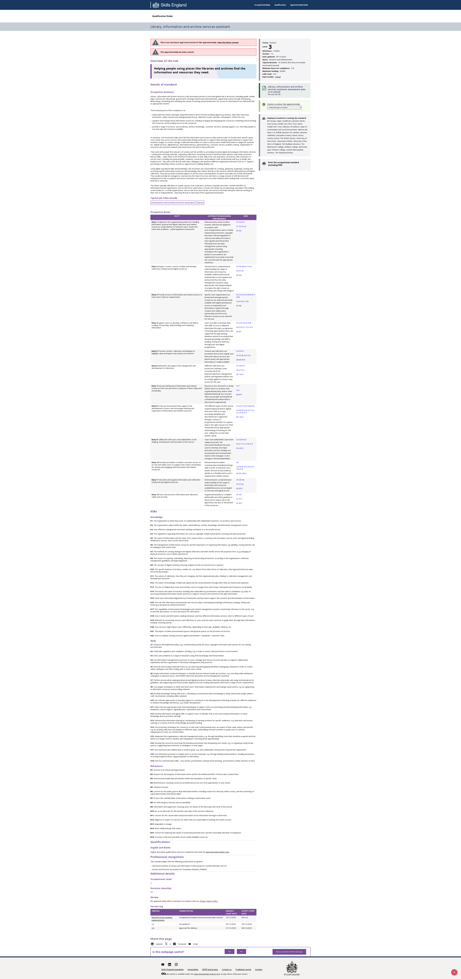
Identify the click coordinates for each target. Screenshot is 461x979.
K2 (237, 439)
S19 (251, 444)
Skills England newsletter (172, 969)
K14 (246, 294)
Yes (229, 951)
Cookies (258, 969)
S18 (248, 444)
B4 (240, 275)
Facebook (182, 944)
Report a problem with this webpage (289, 952)
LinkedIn (159, 944)
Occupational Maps (262, 5)
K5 (237, 266)
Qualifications (280, 5)
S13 (251, 327)
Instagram (176, 964)
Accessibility (193, 969)
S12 (248, 327)
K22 (244, 439)
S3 (242, 226)
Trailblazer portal (243, 969)
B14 (238, 448)
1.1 (153, 924)
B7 (240, 331)
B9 (240, 359)
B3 (237, 275)
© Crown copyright (292, 974)
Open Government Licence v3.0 (207, 974)
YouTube (162, 964)
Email (195, 944)
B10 (243, 359)
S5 (240, 271)
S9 (237, 327)
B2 (240, 230)
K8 (243, 266)
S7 (245, 301)
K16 (250, 294)
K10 (238, 351)
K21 (253, 406)
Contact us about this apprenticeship (283, 104)
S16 (242, 412)
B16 (244, 473)
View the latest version (228, 42)
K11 (243, 222)
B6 (240, 305)
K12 (250, 266)
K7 (237, 365)
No (241, 951)
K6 (240, 266)
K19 (242, 351)
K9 (240, 365)
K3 (237, 462)
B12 (242, 374)
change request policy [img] (208, 901)
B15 (242, 448)
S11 (244, 327)
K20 (238, 297)
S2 (240, 226)
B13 (242, 417)
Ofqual (278, 77)
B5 (237, 305)
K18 (249, 323)
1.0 (153, 928)
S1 (237, 226)
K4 (240, 222)
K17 (253, 294)
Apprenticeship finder (299, 5)
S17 (245, 412)
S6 (242, 271)
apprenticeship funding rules (217, 852)
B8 (237, 359)
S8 (247, 301)
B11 (238, 374)
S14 (249, 355)
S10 (241, 327)
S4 (245, 226)
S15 (243, 370)
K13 (242, 294)
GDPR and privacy (210, 969)
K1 (237, 222)
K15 (242, 323)
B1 (237, 230)
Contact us (226, 969)
